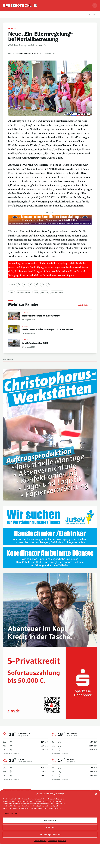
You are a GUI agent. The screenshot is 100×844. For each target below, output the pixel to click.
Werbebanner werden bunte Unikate (41, 315)
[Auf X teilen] (30, 284)
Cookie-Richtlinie (40, 841)
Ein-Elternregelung (23, 292)
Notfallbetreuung (57, 292)
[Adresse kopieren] (48, 284)
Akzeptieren (50, 820)
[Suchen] (89, 14)
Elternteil (44, 292)
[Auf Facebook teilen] (24, 284)
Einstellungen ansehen (50, 834)
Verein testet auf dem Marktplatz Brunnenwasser (48, 329)
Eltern (36, 292)
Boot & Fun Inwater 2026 (35, 343)
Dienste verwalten (10, 813)
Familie (12, 29)
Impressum (62, 841)
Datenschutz (52, 841)
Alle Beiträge (83, 305)
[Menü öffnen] (94, 14)
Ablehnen (50, 827)
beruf (11, 292)
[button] (96, 793)
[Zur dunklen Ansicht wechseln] (94, 5)
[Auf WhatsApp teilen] (18, 284)
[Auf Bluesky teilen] (36, 284)
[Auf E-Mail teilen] (42, 284)
